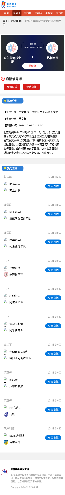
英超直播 (27, 13)
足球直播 (17, 13)
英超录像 (38, 13)
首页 (6, 12)
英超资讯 (60, 13)
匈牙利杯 (9, 428)
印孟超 (8, 176)
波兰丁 (8, 344)
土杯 (6, 260)
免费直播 (31, 86)
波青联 (8, 204)
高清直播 (12, 86)
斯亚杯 (8, 372)
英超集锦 (49, 13)
